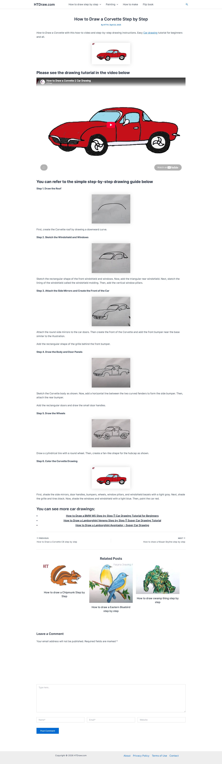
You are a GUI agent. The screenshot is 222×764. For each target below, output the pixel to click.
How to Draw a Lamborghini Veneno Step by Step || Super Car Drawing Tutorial (112, 520)
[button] (99, 4)
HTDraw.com (44, 4)
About (127, 755)
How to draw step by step (83, 4)
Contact (174, 755)
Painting (110, 4)
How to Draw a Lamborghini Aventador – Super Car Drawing (112, 525)
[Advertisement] (111, 665)
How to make (130, 4)
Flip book (148, 4)
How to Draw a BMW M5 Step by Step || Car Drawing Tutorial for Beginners (112, 515)
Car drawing (150, 32)
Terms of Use (159, 755)
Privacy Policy (141, 755)
